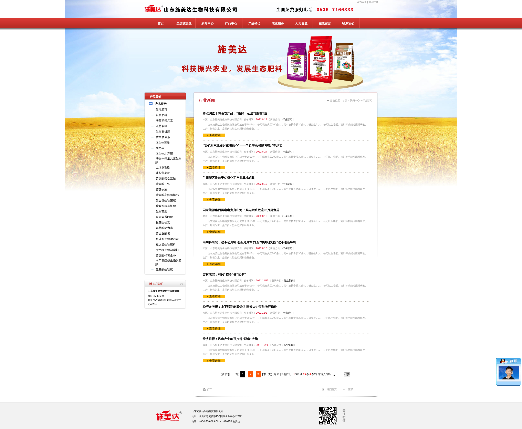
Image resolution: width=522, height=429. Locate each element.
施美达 (236, 421)
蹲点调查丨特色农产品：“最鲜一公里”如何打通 (235, 113)
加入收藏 (373, 2)
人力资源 (301, 23)
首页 (161, 23)
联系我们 (348, 23)
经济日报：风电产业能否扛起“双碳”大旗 (230, 339)
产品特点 (254, 23)
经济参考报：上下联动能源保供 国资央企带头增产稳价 (240, 306)
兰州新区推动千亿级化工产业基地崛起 (229, 177)
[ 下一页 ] (267, 374)
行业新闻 (367, 100)
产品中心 (231, 23)
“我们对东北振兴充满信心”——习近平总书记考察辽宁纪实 (242, 145)
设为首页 (362, 2)
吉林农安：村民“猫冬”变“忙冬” (224, 274)
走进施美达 (184, 23)
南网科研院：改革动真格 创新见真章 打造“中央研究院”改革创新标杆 (249, 242)
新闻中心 (207, 23)
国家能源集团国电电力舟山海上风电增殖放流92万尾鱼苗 (241, 210)
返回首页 (332, 389)
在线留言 (325, 23)
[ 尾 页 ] (277, 374)
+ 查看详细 (214, 135)
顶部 (350, 389)
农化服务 (278, 23)
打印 (209, 389)
